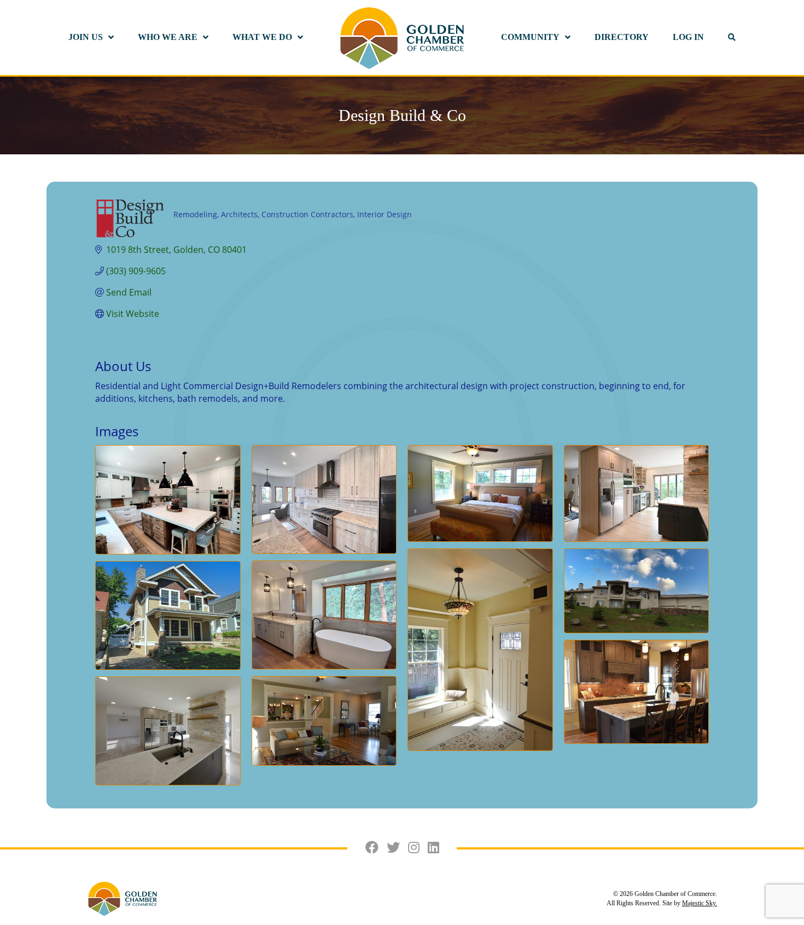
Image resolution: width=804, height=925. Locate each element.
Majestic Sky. (699, 903)
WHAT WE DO (262, 37)
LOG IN (688, 37)
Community (530, 37)
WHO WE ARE (167, 37)
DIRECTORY (622, 37)
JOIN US (85, 37)
